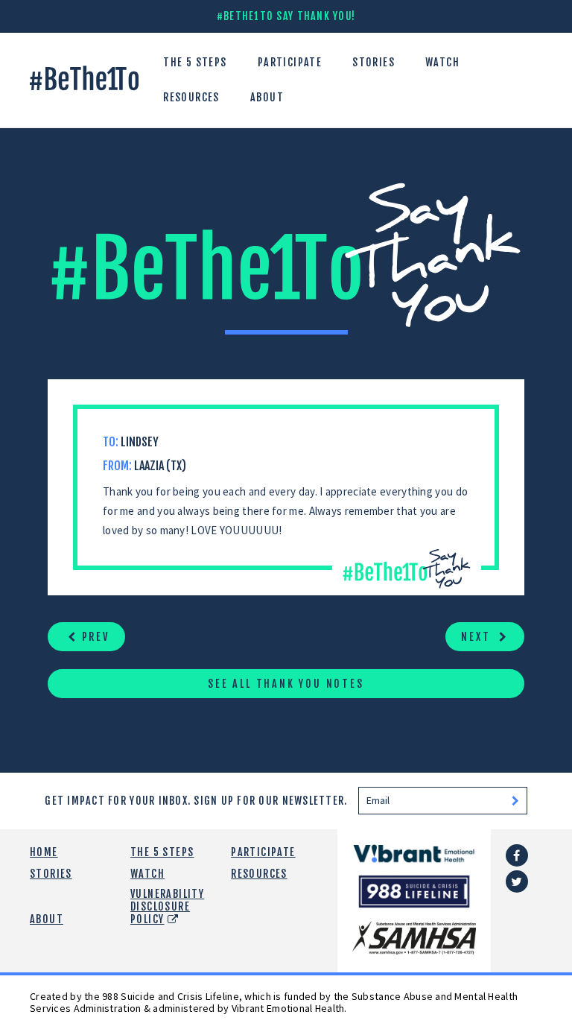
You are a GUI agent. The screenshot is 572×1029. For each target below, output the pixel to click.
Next (478, 636)
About (267, 97)
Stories (373, 62)
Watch (442, 62)
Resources (191, 97)
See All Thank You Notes (285, 683)
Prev (93, 636)
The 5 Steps (194, 62)
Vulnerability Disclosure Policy (167, 906)
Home (44, 852)
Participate (290, 62)
